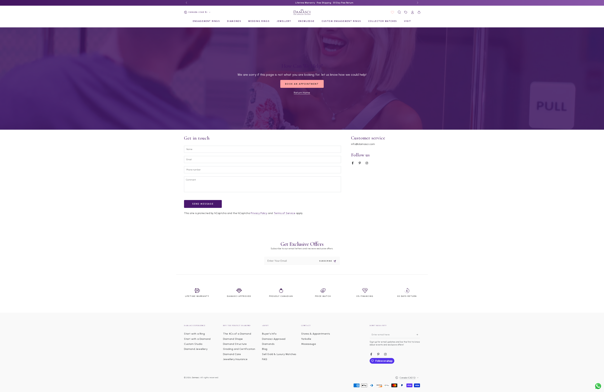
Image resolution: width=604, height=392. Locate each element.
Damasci (195, 377)
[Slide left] (186, 3)
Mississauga (308, 343)
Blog (264, 348)
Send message (203, 204)
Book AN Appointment (302, 84)
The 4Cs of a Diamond (237, 333)
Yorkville (306, 338)
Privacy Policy (259, 213)
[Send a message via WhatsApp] (598, 386)
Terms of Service (284, 213)
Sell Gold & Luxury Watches (279, 354)
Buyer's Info (269, 333)
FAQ (264, 359)
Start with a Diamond (197, 338)
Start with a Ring (194, 333)
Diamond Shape (233, 338)
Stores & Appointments (315, 333)
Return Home (302, 92)
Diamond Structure (235, 343)
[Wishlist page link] (392, 12)
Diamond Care (232, 354)
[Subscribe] (418, 334)
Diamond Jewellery (195, 348)
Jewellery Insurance (235, 359)
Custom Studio (193, 343)
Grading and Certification (239, 348)
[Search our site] (399, 12)
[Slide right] (417, 3)
